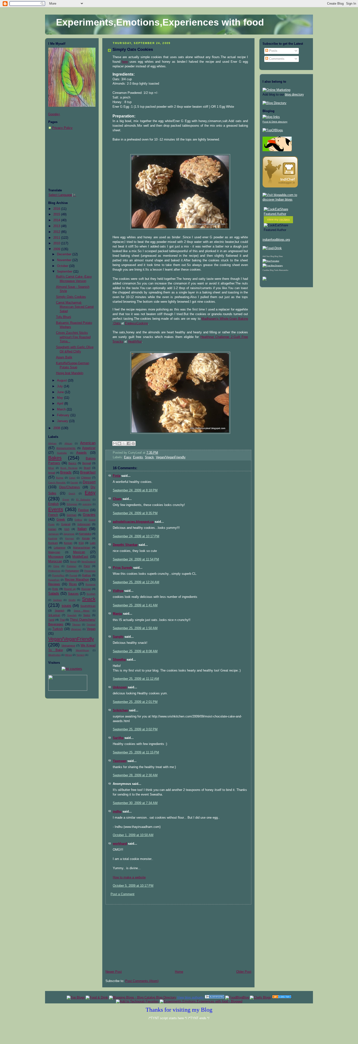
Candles (266, 270)
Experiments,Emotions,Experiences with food (160, 22)
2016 (57, 209)
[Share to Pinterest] (133, 443)
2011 (57, 237)
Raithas (86, 575)
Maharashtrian (81, 547)
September (65, 271)
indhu (117, 811)
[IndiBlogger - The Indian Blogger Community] (280, 186)
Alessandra (283, 270)
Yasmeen (119, 761)
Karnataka (85, 533)
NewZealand (88, 561)
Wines (68, 655)
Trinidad (90, 624)
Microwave (55, 556)
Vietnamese (68, 645)
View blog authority (190, 997)
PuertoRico (58, 575)
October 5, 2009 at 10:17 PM (133, 885)
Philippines (54, 570)
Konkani (53, 542)
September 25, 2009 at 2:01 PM (135, 702)
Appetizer (88, 448)
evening (87, 504)
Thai (62, 619)
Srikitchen (120, 710)
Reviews (54, 584)
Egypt (66, 499)
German (71, 514)
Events (55, 509)
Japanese (69, 533)
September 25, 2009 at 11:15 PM (136, 752)
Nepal (73, 561)
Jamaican (53, 533)
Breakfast (87, 472)
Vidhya (118, 591)
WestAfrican (82, 650)
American (87, 443)
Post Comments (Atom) (142, 981)
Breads (66, 472)
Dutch (72, 493)
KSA (81, 542)
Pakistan (71, 566)
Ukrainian (76, 629)
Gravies (89, 515)
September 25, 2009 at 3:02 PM (135, 729)
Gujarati (65, 524)
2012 (57, 232)
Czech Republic (57, 482)
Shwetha (119, 659)
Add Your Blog (268, 256)
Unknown (120, 687)
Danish (74, 482)
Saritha (118, 738)
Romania (90, 584)
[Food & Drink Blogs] (271, 117)
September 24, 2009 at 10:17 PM (136, 536)
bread (51, 472)
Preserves (89, 570)
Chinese (86, 477)
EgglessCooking (136, 323)
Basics (72, 463)
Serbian (57, 600)
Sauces (73, 593)
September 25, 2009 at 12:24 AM (136, 582)
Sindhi (71, 600)
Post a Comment (122, 894)
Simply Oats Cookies (71, 297)
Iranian (52, 529)
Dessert (89, 482)
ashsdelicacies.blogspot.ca (133, 521)
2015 (57, 214)
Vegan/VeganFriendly (71, 639)
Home (179, 971)
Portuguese (72, 570)
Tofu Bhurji (63, 317)
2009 (57, 249)
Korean (68, 542)
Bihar (51, 468)
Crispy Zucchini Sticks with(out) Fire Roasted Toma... (73, 337)
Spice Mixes (82, 610)
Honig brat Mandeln (69, 373)
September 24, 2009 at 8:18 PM (135, 490)
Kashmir (52, 538)
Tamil (51, 619)
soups (66, 605)
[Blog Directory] (274, 103)
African (68, 443)
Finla (116, 476)
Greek (61, 519)
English (53, 504)
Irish (66, 529)
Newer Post (113, 971)
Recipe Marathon (77, 579)
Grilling (78, 519)
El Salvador (83, 499)
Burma (59, 477)
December (64, 254)
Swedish (72, 615)
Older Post (243, 971)
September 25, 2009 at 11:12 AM (136, 679)
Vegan (91, 629)
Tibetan (76, 624)
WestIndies (54, 655)
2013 (57, 226)
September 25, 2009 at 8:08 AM (135, 651)
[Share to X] (124, 443)
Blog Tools (274, 270)
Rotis (55, 588)
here (125, 61)
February (63, 415)
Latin (92, 542)
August (62, 380)
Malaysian (54, 552)
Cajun (72, 477)
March (62, 409)
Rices (73, 584)
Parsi (87, 566)
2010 (57, 243)
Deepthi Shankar (125, 545)
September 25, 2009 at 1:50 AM (135, 628)
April (60, 403)
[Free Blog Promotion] (271, 261)
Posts (272, 51)
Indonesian (83, 524)
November (64, 260)
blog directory (294, 94)
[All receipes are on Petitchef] (277, 150)
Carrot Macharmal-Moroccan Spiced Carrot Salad (75, 307)
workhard (120, 843)
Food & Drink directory (275, 121)
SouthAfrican (87, 605)
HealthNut (135, 341)
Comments (276, 59)
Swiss (86, 615)
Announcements (65, 448)
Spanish (59, 610)
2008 (57, 428)
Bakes (55, 457)
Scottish (90, 594)
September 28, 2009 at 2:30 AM (135, 775)
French (53, 515)
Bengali (86, 463)
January (63, 421)
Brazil (87, 467)
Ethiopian (72, 504)
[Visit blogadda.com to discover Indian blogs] (286, 199)
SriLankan (54, 615)
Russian (86, 588)
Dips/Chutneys (69, 487)
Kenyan (69, 538)
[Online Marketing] (276, 90)
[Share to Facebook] (128, 443)
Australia (62, 452)
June (61, 392)
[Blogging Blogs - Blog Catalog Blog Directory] (142, 997)
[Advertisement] (72, 159)
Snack (88, 599)
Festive (83, 510)
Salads (53, 593)
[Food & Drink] (97, 997)
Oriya (56, 566)
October (63, 266)
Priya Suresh (122, 567)
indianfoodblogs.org (276, 239)
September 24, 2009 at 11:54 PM (136, 559)
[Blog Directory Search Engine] (273, 266)
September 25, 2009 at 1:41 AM (135, 605)
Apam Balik (64, 357)
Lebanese (60, 547)
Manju (117, 613)
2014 (57, 220)
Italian (82, 529)
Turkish (57, 629)
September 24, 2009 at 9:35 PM (135, 513)
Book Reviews (68, 468)
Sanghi (118, 636)
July (60, 386)
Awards (81, 452)
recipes (284, 219)
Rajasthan (54, 579)
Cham (117, 499)
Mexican (79, 552)
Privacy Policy (62, 128)
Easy (90, 492)
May (60, 397)
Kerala (86, 538)
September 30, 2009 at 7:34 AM (135, 803)
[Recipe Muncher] (264, 279)
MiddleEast (80, 556)
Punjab (73, 575)
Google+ (54, 114)
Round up (69, 588)
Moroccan (55, 561)
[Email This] (114, 443)
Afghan (52, 443)
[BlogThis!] (119, 443)
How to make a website (129, 877)
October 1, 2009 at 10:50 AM (133, 835)
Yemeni (80, 655)
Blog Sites (278, 256)
